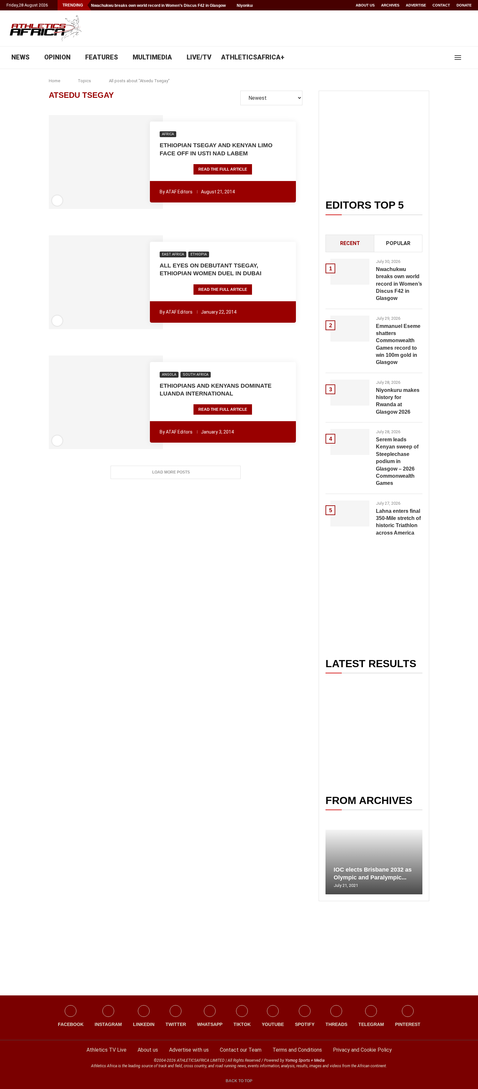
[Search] (468, 57)
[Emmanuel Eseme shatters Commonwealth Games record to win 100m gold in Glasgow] (349, 329)
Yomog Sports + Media (305, 1060)
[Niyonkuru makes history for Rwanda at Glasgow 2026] (349, 393)
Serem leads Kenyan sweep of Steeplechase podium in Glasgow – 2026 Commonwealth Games (397, 461)
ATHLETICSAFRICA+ (253, 57)
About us (365, 5)
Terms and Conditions (297, 1050)
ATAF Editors (179, 191)
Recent (350, 243)
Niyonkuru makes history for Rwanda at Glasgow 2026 (397, 401)
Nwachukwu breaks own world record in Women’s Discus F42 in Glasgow (158, 5)
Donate (464, 5)
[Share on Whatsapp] (111, 162)
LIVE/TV (199, 57)
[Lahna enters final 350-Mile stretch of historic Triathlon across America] (349, 513)
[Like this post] (70, 162)
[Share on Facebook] (81, 162)
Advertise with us (189, 1050)
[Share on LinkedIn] (102, 162)
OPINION (57, 57)
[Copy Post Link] (129, 162)
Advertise (416, 5)
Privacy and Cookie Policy (362, 1050)
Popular (398, 243)
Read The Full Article (222, 169)
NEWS (20, 57)
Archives (390, 5)
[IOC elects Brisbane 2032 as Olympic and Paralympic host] (373, 862)
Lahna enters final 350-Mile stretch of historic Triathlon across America (398, 522)
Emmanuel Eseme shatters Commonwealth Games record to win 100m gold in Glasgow (398, 344)
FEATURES (101, 57)
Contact (441, 5)
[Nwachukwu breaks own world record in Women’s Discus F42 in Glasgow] (349, 272)
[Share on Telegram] (120, 162)
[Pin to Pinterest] (93, 162)
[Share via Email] (141, 162)
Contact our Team (240, 1050)
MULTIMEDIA (152, 57)
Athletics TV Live (106, 1050)
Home (54, 80)
